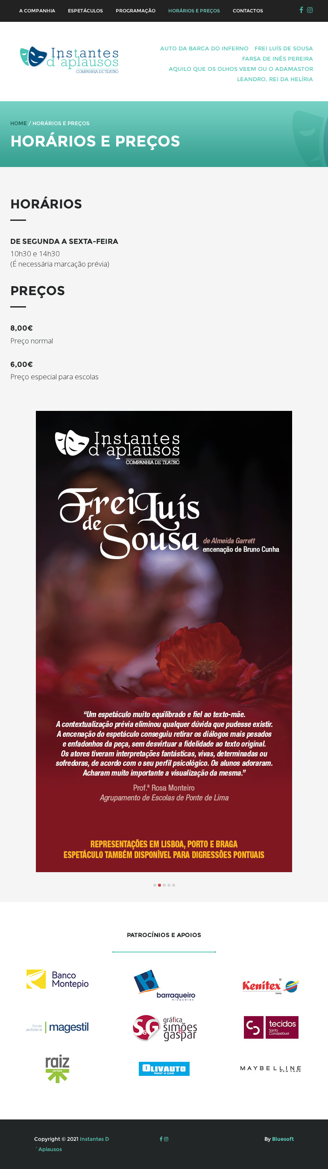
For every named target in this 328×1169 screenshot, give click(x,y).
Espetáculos (85, 11)
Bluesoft (282, 1139)
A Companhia (37, 11)
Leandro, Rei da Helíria (275, 79)
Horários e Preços (194, 11)
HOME (18, 123)
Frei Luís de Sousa (284, 48)
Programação (135, 11)
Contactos (248, 11)
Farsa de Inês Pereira (277, 58)
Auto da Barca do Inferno (204, 48)
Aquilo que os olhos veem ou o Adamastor (241, 68)
